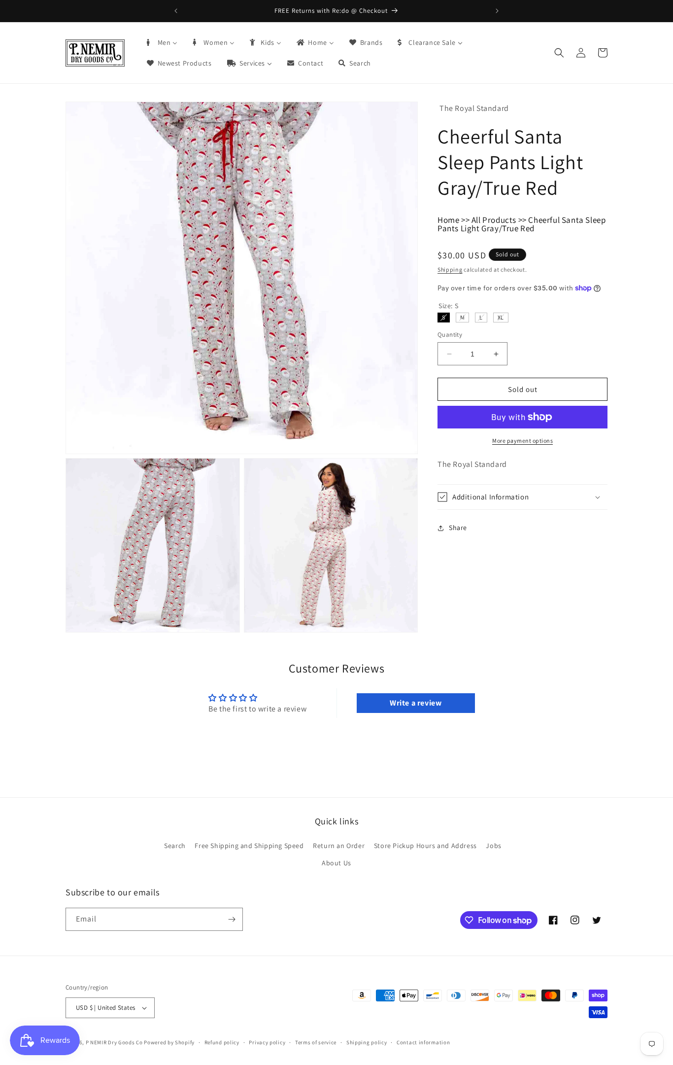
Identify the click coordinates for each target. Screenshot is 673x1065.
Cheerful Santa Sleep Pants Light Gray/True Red (521, 224)
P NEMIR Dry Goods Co (114, 1042)
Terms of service (315, 1041)
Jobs (493, 845)
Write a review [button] (415, 703)
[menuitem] (161, 42)
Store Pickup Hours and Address (425, 845)
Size (448, 305)
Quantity (449, 334)
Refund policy (221, 1041)
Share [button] (458, 527)
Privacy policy (267, 1041)
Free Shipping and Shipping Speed (249, 845)
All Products (493, 219)
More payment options (522, 440)
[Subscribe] (231, 919)
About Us (336, 862)
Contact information (423, 1041)
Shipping (450, 269)
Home (448, 219)
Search (175, 845)
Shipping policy (366, 1041)
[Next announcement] (497, 11)
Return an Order (339, 845)
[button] (559, 53)
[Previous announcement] (176, 11)
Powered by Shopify (169, 1042)
